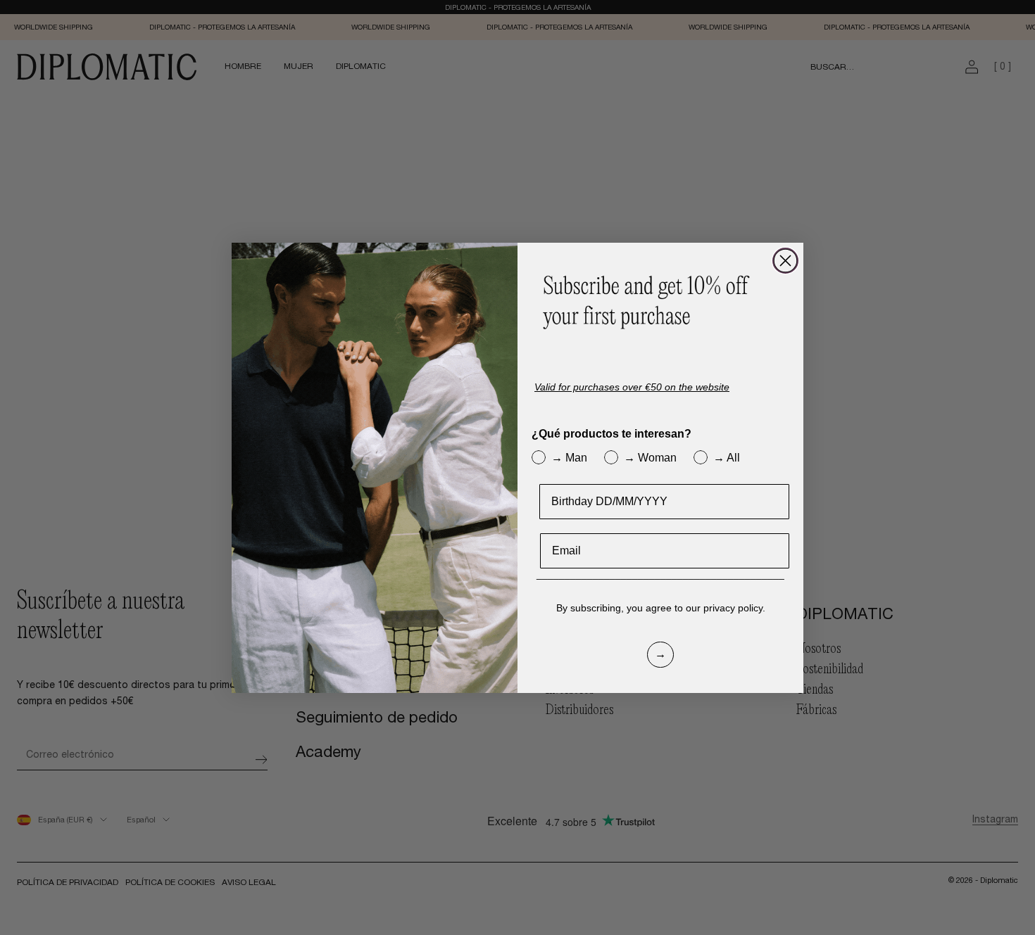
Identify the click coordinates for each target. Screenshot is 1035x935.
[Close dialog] (785, 260)
